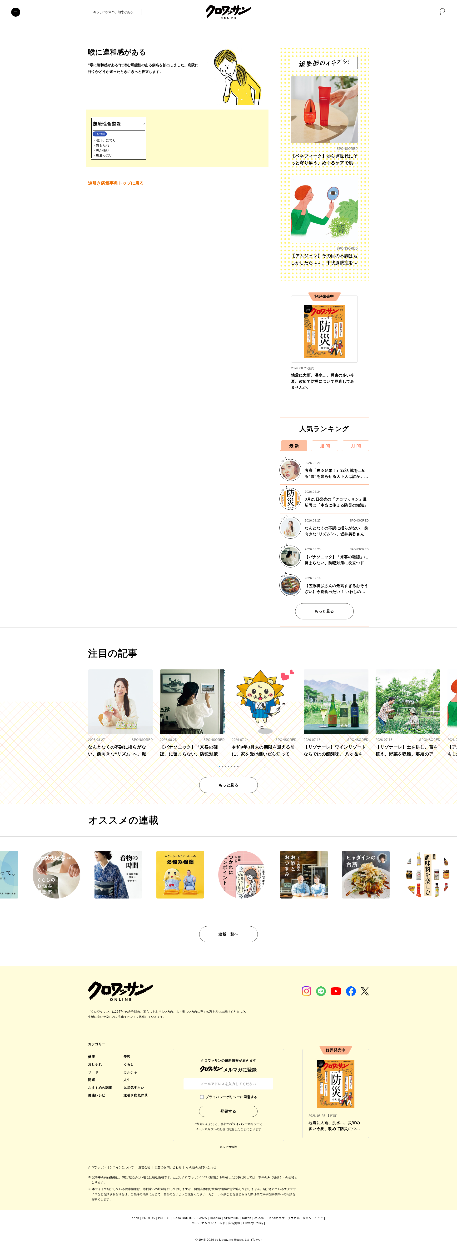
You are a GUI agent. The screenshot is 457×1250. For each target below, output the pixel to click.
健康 (91, 1057)
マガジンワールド (213, 1223)
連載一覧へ (228, 934)
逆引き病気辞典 (136, 1095)
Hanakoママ (276, 1218)
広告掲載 (234, 1223)
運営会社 (144, 1167)
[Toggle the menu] (15, 12)
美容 (127, 1057)
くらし (129, 1064)
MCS (195, 1223)
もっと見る (324, 611)
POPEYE (164, 1218)
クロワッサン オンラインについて (111, 1167)
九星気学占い (134, 1087)
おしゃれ (95, 1064)
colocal (259, 1218)
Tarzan (246, 1218)
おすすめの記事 (100, 1087)
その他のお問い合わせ (201, 1167)
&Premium (231, 1218)
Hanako (215, 1218)
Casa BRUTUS (184, 1218)
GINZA (202, 1218)
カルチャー (132, 1072)
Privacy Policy (253, 1223)
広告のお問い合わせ (169, 1167)
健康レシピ (96, 1095)
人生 (127, 1080)
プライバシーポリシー (245, 1124)
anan (135, 1218)
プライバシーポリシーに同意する (231, 1097)
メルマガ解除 (228, 1147)
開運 (91, 1080)
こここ (318, 1218)
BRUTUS (148, 1218)
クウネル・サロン (300, 1218)
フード (93, 1072)
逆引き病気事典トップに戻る (116, 183)
